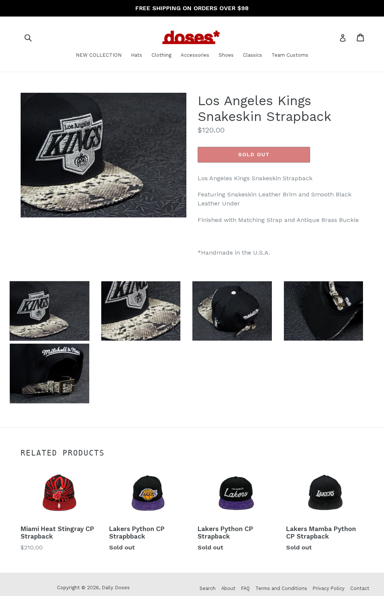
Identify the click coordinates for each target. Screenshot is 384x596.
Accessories (195, 55)
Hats (136, 55)
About (228, 588)
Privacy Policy (329, 588)
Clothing (161, 55)
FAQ (245, 588)
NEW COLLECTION (99, 55)
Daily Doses (116, 587)
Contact (359, 588)
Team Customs (290, 55)
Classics (252, 55)
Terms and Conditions (281, 588)
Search (208, 588)
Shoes (226, 55)
